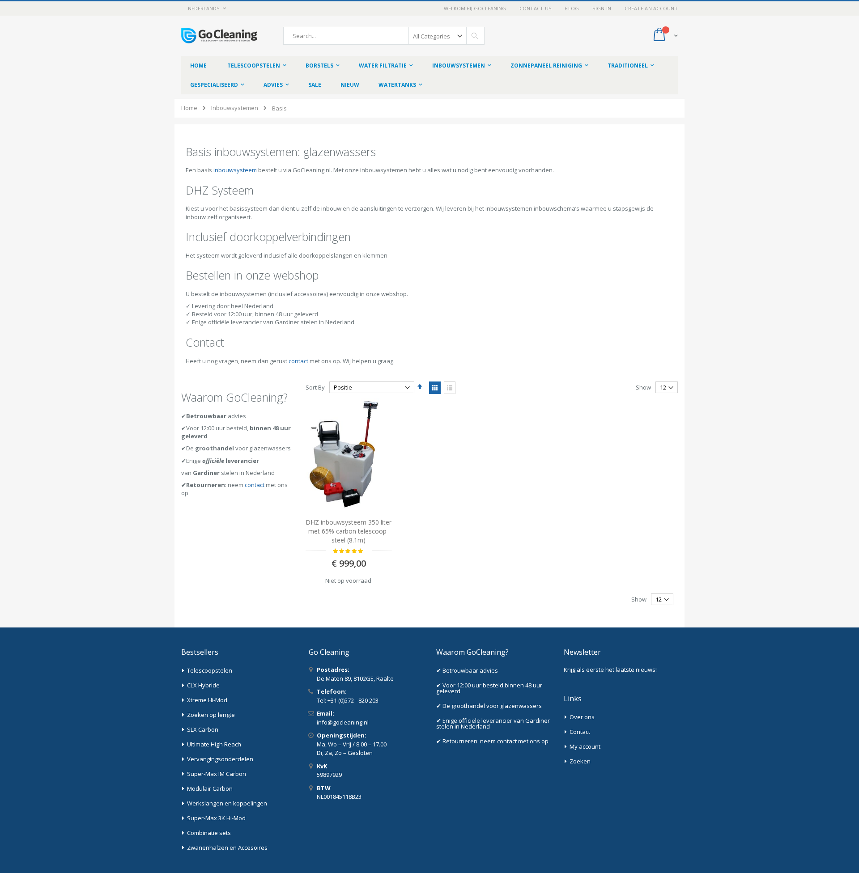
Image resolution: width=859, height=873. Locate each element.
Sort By (315, 387)
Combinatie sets (209, 833)
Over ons (582, 717)
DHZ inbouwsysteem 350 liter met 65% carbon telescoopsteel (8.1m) (348, 531)
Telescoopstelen (209, 670)
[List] (449, 387)
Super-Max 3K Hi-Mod (216, 818)
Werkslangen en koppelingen (227, 803)
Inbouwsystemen (234, 108)
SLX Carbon (202, 729)
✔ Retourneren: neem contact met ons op (492, 741)
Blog (572, 8)
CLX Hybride (203, 685)
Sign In (601, 8)
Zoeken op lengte (211, 715)
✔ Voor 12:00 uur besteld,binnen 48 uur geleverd (489, 688)
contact (298, 361)
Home (189, 108)
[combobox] (384, 36)
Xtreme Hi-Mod (207, 700)
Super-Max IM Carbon (216, 774)
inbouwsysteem (235, 170)
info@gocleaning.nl (343, 722)
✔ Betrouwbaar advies (467, 670)
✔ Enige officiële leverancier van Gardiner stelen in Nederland (493, 723)
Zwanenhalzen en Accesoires (227, 847)
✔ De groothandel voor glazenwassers (489, 706)
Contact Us (535, 8)
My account (585, 746)
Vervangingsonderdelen (220, 759)
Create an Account (651, 8)
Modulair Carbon (210, 788)
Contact (580, 732)
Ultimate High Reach (214, 744)
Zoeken (580, 761)
